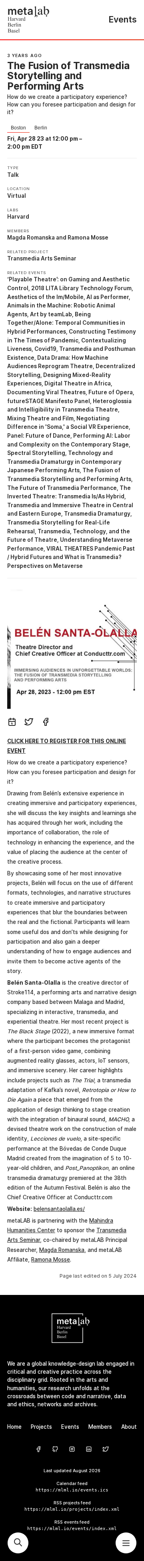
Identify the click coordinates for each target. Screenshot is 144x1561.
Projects (41, 1427)
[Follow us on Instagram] (72, 1449)
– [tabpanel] (45, 142)
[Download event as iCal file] (12, 723)
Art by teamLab (51, 314)
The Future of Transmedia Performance (62, 488)
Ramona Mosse (88, 237)
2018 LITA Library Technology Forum (81, 288)
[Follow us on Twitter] (105, 1449)
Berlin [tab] (40, 128)
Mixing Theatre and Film (40, 418)
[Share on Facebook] (45, 723)
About (129, 1427)
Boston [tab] (18, 128)
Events (70, 1427)
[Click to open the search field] (18, 1543)
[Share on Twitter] (29, 723)
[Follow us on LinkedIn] (89, 1449)
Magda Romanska (31, 237)
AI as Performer (107, 297)
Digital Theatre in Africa (77, 383)
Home (14, 1427)
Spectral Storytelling (36, 453)
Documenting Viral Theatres (46, 392)
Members (100, 1427)
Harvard (18, 216)
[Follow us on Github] (55, 1449)
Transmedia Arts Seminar (41, 258)
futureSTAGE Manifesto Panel (48, 401)
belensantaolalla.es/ (59, 1209)
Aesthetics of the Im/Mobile (45, 297)
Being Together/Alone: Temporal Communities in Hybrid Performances (66, 323)
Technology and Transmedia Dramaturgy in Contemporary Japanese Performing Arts (64, 461)
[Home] (39, 19)
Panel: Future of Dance (38, 435)
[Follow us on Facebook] (38, 1449)
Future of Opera (110, 392)
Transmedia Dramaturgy (97, 513)
